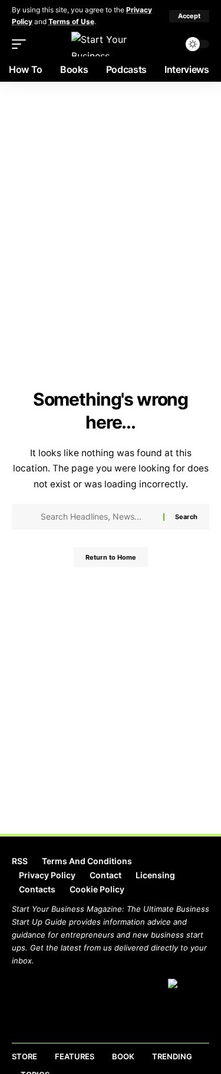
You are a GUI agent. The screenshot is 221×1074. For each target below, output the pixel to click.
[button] (189, 16)
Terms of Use (71, 21)
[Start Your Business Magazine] (110, 44)
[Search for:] (97, 517)
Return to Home (110, 557)
